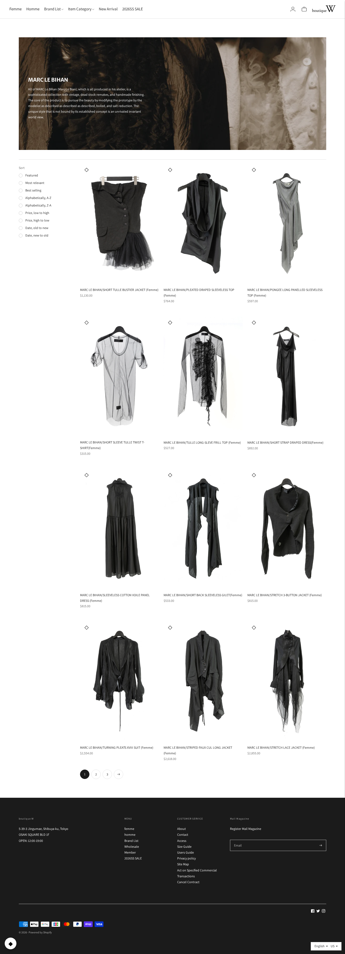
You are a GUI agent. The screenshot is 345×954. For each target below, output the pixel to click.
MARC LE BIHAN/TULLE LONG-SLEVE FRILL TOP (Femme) (202, 442)
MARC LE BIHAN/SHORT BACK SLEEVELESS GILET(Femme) (203, 595)
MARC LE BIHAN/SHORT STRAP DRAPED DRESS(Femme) (285, 442)
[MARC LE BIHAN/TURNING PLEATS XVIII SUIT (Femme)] (119, 681)
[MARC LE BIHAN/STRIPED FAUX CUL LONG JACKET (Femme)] (203, 681)
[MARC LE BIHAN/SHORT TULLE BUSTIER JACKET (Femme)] (119, 223)
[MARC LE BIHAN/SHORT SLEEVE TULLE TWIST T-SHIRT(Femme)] (119, 376)
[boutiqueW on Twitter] (318, 911)
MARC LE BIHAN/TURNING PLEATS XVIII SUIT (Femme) (116, 747)
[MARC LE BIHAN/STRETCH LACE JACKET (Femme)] (286, 681)
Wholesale (131, 846)
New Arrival (108, 8)
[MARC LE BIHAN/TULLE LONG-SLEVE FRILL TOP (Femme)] (203, 376)
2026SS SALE (132, 8)
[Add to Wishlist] (86, 170)
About (181, 829)
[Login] (293, 9)
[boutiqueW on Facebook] (312, 911)
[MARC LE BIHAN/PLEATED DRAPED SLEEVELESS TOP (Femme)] (203, 223)
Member (130, 852)
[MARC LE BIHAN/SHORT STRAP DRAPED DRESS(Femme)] (286, 376)
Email (238, 839)
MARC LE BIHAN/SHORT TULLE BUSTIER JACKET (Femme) (119, 290)
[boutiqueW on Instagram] (323, 911)
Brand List (131, 841)
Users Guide (185, 852)
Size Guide (184, 846)
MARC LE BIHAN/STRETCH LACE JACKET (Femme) (281, 747)
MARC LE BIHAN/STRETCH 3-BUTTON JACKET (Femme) (284, 595)
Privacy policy (186, 858)
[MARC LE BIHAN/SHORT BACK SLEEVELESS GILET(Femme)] (203, 528)
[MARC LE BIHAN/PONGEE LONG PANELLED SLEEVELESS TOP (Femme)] (286, 223)
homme (129, 834)
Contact (182, 834)
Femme (15, 8)
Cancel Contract (188, 882)
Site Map (183, 864)
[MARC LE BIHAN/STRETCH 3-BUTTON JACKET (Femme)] (286, 528)
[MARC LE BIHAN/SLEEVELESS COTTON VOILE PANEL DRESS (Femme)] (119, 528)
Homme (32, 8)
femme (129, 829)
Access (181, 841)
